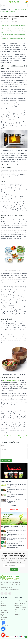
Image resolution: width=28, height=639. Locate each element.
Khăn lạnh (3, 619)
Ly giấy (3, 603)
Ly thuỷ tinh (4, 617)
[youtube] (9, 593)
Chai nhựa (3, 605)
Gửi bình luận (6, 460)
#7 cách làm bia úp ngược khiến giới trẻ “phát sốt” (13, 28)
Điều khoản (18, 614)
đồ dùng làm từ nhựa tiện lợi (11, 380)
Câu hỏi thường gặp (20, 603)
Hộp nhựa (3, 608)
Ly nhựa (3, 601)
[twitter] (2, 593)
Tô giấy (3, 615)
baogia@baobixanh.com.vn (12, 589)
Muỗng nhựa (4, 612)
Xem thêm (14, 505)
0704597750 (10, 587)
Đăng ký (14, 569)
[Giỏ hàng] (26, 2)
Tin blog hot (14, 509)
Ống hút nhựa (4, 610)
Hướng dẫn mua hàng (21, 601)
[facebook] (5, 593)
